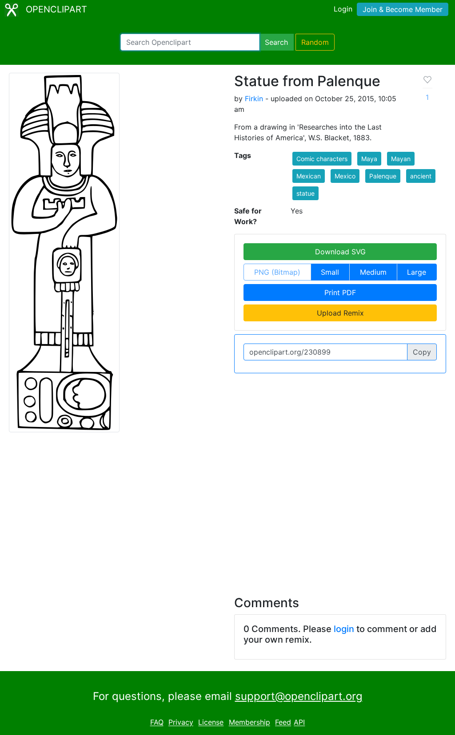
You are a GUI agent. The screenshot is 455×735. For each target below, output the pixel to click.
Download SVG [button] (340, 251)
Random (315, 42)
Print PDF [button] (340, 292)
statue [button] (305, 193)
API (299, 722)
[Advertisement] (227, 509)
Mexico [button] (345, 176)
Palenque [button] (382, 176)
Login (343, 8)
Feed (283, 722)
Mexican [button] (308, 176)
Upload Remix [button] (340, 312)
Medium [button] (373, 272)
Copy (422, 352)
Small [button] (330, 272)
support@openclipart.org (299, 696)
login (344, 629)
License (211, 722)
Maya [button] (369, 158)
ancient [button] (420, 176)
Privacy (180, 722)
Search (276, 42)
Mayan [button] (401, 158)
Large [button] (416, 272)
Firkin (254, 98)
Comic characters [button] (321, 158)
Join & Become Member (403, 9)
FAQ (157, 722)
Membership (249, 722)
